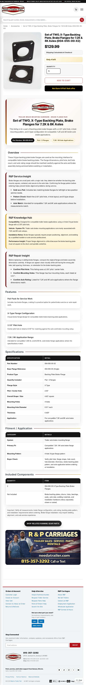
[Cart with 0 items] (76, 9)
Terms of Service (21, 677)
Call (34, 621)
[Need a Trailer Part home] (13, 9)
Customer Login (11, 595)
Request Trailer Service (40, 598)
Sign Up (75, 645)
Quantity (51, 66)
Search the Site (37, 607)
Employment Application (66, 604)
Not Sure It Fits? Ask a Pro (63, 88)
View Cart (9, 601)
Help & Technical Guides (40, 595)
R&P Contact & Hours (65, 610)
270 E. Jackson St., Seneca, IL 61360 (35, 656)
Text (41, 621)
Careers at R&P (63, 601)
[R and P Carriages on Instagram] (69, 670)
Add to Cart (64, 80)
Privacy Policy (10, 677)
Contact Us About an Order (15, 604)
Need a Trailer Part (16, 681)
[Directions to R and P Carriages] (59, 670)
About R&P (61, 595)
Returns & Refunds (12, 607)
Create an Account (12, 598)
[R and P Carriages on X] (74, 670)
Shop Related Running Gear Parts (43, 523)
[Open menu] (81, 9)
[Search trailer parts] (82, 20)
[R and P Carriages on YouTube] (78, 670)
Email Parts (37, 625)
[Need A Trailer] (13, 657)
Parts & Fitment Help (39, 604)
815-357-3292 (31, 653)
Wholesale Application (66, 607)
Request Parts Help (39, 601)
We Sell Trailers (63, 598)
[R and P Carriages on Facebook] (64, 670)
